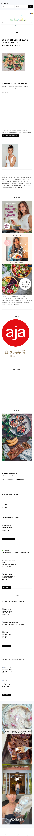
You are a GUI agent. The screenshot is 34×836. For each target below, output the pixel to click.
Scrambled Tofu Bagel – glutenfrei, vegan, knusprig (9, 577)
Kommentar (5, 92)
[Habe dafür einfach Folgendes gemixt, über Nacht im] (17, 809)
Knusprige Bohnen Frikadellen (11, 517)
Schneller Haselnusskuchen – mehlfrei (8, 506)
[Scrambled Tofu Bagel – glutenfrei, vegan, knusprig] (7, 574)
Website (4, 122)
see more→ (6, 587)
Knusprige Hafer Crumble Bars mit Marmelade (7, 529)
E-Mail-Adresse (6, 116)
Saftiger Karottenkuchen (7, 637)
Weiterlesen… (19, 187)
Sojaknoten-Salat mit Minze (10, 494)
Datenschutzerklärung (11, 835)
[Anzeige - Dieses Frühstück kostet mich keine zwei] (17, 719)
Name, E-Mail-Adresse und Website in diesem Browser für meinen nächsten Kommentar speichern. (16, 131)
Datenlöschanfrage (23, 835)
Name (4, 110)
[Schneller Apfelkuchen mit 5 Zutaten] (9, 562)
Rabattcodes (21, 479)
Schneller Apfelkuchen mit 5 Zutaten (9, 565)
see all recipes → (8, 538)
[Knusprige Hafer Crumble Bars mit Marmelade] (6, 525)
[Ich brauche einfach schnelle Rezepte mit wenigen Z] (17, 749)
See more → (6, 646)
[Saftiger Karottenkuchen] (9, 634)
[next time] (17, 779)
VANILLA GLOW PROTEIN (9, 473)
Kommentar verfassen (23, 48)
